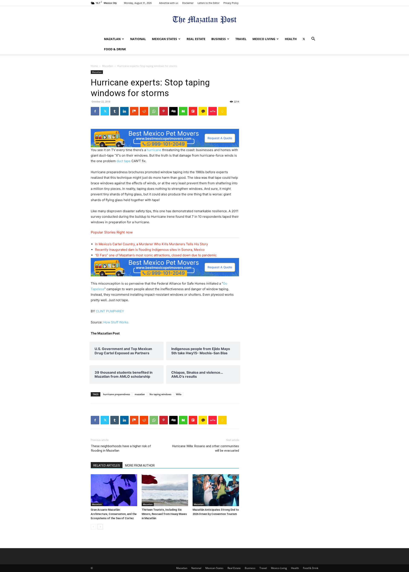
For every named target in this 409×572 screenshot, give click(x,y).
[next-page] (100, 526)
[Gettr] (212, 111)
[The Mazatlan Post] (204, 20)
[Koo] (222, 111)
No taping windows (160, 394)
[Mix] (134, 111)
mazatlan (140, 394)
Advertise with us (168, 2)
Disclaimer (187, 2)
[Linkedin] (124, 111)
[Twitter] (304, 39)
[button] (313, 39)
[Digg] (173, 111)
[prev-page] (93, 526)
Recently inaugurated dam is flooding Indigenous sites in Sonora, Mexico (150, 250)
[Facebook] (95, 111)
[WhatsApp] (154, 111)
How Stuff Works (115, 322)
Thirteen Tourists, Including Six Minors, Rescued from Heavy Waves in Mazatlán (164, 514)
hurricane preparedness (116, 394)
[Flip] (193, 111)
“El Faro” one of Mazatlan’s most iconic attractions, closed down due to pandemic (156, 255)
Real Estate (196, 39)
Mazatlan (112, 39)
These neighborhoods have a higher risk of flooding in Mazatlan (121, 448)
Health (291, 39)
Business (218, 39)
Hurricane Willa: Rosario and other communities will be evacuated (205, 448)
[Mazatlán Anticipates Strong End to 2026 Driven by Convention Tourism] (216, 490)
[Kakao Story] (203, 111)
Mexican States (164, 39)
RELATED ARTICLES (106, 465)
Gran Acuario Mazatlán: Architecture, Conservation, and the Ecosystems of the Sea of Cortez (114, 514)
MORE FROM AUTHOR (140, 465)
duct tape (124, 161)
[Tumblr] (114, 111)
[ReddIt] (144, 111)
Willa (178, 394)
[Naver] (183, 111)
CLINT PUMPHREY (110, 311)
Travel (240, 39)
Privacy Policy (231, 2)
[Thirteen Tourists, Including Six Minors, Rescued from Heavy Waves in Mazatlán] (165, 490)
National (138, 39)
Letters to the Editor (208, 2)
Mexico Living (263, 39)
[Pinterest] (163, 111)
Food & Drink (115, 49)
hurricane (154, 150)
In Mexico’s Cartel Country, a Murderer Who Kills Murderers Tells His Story (151, 244)
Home (94, 66)
